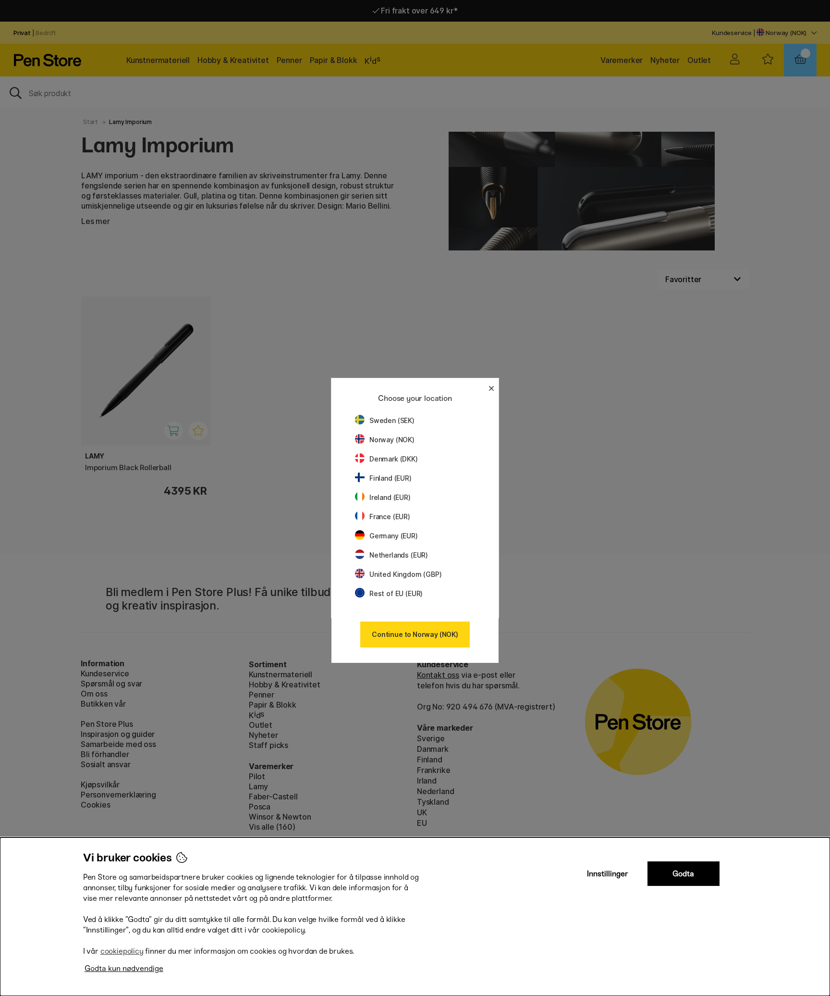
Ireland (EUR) (390, 497)
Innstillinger (607, 873)
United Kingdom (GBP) (405, 574)
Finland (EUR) (390, 478)
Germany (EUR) (393, 536)
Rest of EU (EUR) (396, 593)
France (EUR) (389, 516)
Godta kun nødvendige (124, 968)
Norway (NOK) (392, 440)
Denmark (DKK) (393, 459)
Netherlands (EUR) (398, 555)
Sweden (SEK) (392, 420)
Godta (683, 873)
